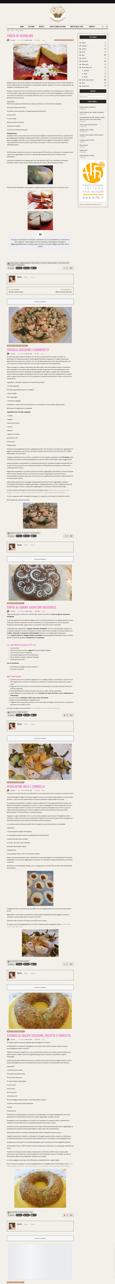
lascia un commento (41, 301)
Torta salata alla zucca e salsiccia (36, 1166)
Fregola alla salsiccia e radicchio (54, 492)
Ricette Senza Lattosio (58, 26)
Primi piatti (10, 345)
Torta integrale (36, 708)
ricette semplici (14, 1212)
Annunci (84, 43)
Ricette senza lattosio (52, 262)
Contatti (92, 26)
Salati (9, 1031)
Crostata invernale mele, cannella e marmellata (92, 112)
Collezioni (84, 46)
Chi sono (31, 26)
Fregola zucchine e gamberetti (87, 107)
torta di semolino (11, 265)
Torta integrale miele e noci (51, 708)
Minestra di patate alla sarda (64, 292)
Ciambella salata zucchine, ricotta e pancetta (91, 135)
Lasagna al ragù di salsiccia (87, 140)
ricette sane (13, 712)
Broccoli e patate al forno (16, 292)
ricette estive (18, 532)
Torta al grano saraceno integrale (88, 124)
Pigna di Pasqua (84, 145)
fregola (12, 532)
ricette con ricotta (35, 262)
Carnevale (86, 70)
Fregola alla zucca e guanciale (58, 490)
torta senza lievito (20, 265)
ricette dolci (43, 262)
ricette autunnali (14, 961)
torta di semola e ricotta (64, 262)
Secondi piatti (85, 86)
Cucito (83, 52)
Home (22, 26)
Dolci (56, 40)
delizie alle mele (16, 926)
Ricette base (85, 64)
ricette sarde (26, 532)
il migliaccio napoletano (24, 262)
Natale (85, 73)
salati (31, 1212)
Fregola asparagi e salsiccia (87, 155)
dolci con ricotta (14, 262)
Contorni (84, 49)
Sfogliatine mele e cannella (87, 130)
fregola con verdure (13, 492)
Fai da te (84, 58)
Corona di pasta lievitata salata (59, 1166)
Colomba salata (83, 150)
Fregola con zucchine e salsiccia (32, 492)
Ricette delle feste (76, 26)
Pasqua (86, 77)
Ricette (41, 26)
